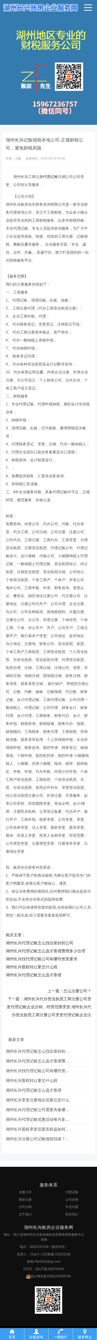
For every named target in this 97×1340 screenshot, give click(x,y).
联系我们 (71, 1214)
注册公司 (25, 1192)
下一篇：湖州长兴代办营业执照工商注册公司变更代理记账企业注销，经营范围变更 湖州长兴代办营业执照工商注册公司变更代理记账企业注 (49, 1007)
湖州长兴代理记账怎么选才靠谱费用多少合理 (45, 951)
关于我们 (25, 1214)
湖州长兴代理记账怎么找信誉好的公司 (39, 943)
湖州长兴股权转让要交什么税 (31, 967)
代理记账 (50, 176)
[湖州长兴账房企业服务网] (48, 7)
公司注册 (35, 372)
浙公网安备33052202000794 (50, 1276)
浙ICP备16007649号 (49, 1269)
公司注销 (25, 1207)
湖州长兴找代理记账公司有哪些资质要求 (41, 959)
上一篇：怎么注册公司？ (69, 991)
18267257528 (38, 1247)
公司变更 (71, 1199)
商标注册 (20, 244)
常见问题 (71, 1207)
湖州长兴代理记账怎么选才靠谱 (33, 975)
